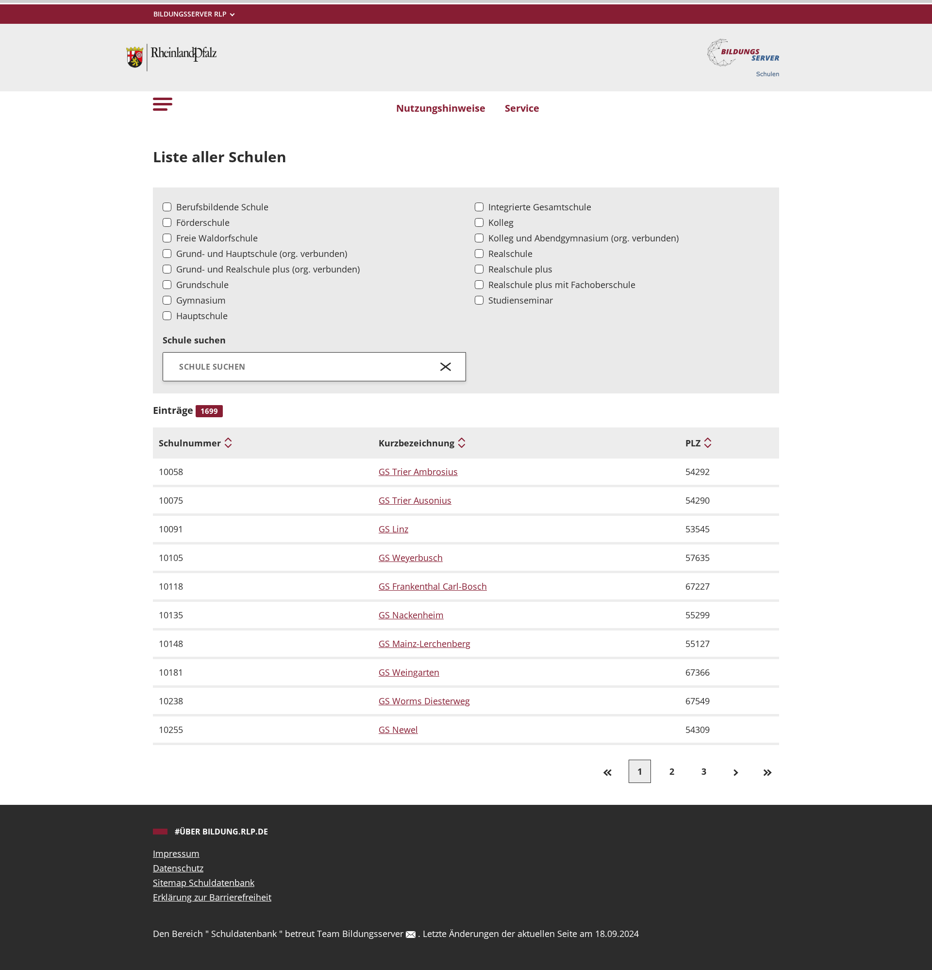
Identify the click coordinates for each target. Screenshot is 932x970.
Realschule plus (520, 269)
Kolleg (501, 222)
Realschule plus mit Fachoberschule (561, 284)
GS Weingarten (409, 672)
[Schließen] (445, 366)
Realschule (510, 253)
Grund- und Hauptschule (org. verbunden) (261, 253)
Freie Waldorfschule (217, 238)
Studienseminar (520, 300)
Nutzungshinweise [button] (440, 108)
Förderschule (203, 222)
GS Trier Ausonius (415, 500)
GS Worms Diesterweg (424, 701)
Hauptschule (202, 316)
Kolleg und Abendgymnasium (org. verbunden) (583, 238)
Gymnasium (201, 300)
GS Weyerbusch (411, 557)
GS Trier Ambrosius (418, 471)
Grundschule (202, 284)
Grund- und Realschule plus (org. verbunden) (268, 269)
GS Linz (393, 529)
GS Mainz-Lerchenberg (424, 643)
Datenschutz (178, 868)
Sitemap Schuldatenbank (203, 882)
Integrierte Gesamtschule (539, 207)
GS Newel (398, 729)
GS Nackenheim (411, 615)
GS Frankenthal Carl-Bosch (433, 586)
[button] (162, 103)
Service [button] (522, 108)
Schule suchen (194, 340)
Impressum (176, 853)
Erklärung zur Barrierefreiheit (212, 897)
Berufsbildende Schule (222, 207)
